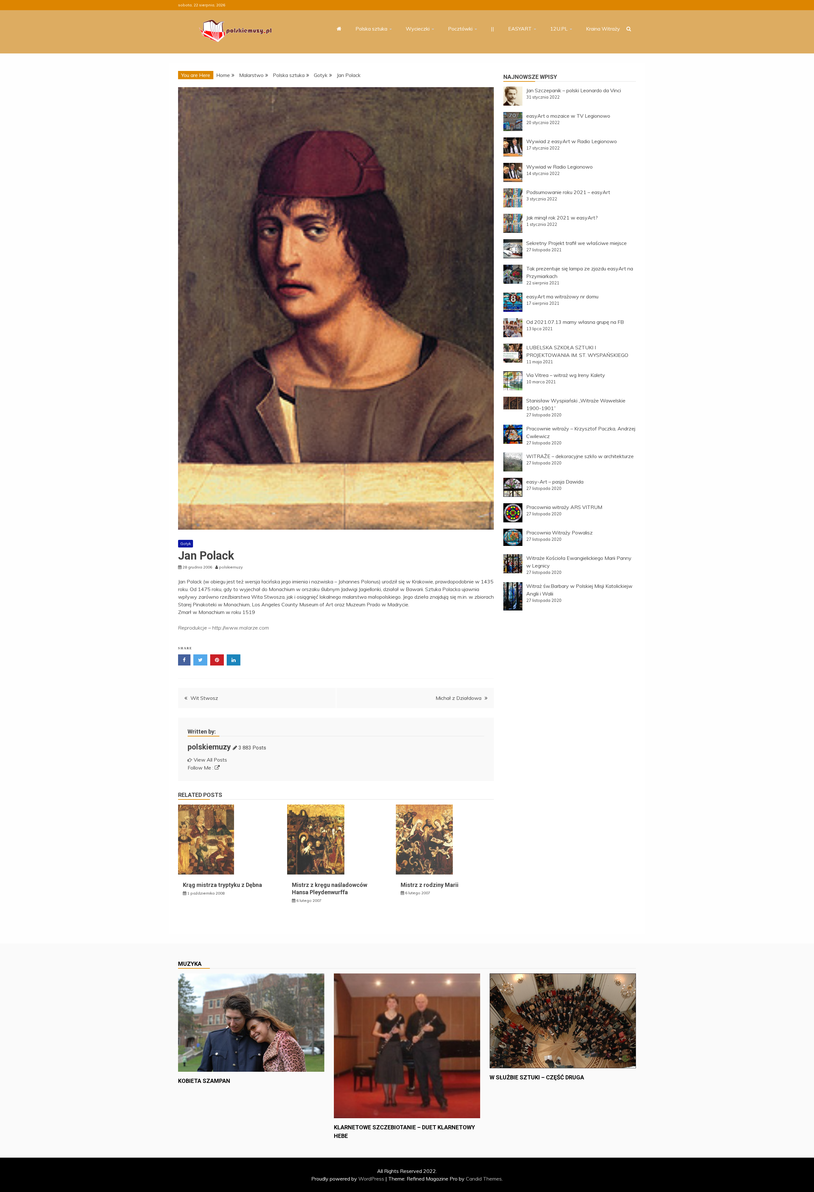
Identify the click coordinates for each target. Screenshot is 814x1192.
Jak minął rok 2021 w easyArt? (562, 217)
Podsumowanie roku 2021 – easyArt (568, 192)
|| (492, 28)
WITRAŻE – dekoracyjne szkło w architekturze (580, 456)
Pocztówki (460, 28)
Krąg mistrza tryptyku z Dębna (222, 885)
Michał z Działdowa (458, 698)
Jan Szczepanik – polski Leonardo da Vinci (573, 90)
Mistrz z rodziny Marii (430, 885)
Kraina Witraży (603, 28)
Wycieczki (418, 28)
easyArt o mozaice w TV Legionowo (568, 116)
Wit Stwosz (204, 698)
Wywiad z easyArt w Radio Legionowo (571, 141)
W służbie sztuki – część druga (537, 1077)
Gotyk (185, 543)
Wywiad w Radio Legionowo (559, 167)
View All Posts (210, 759)
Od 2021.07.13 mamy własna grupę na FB (575, 322)
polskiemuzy (209, 746)
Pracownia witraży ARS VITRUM (564, 507)
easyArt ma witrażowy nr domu (562, 296)
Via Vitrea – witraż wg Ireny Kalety (565, 375)
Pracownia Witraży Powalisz (559, 532)
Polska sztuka (371, 28)
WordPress (371, 1178)
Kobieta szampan (204, 1080)
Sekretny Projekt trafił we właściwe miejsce (576, 243)
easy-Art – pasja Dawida (554, 481)
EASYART (520, 28)
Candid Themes (484, 1178)
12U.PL (559, 28)
